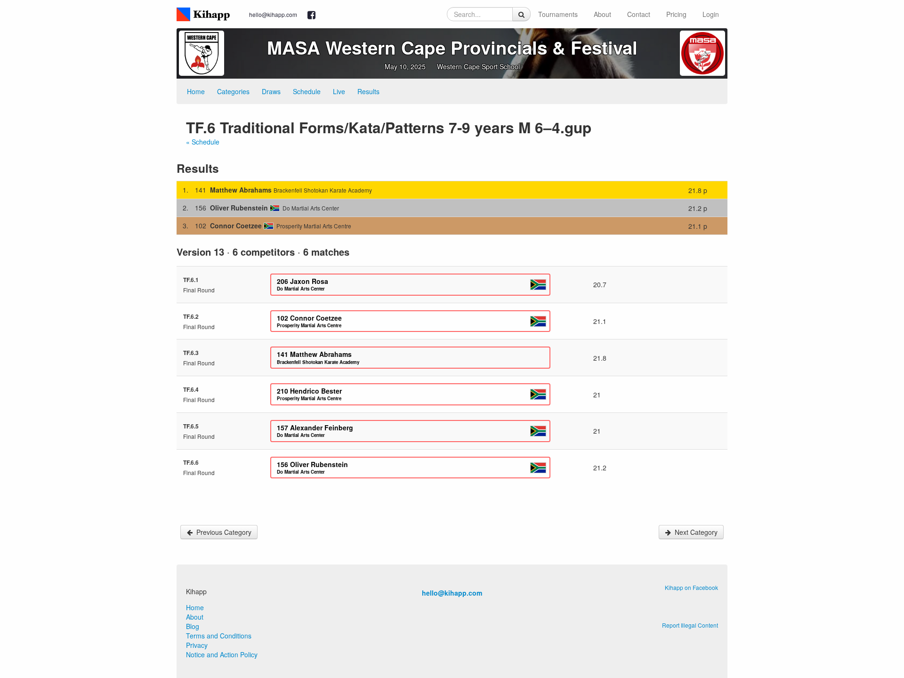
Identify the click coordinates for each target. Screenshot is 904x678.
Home (196, 91)
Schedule (307, 91)
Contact (638, 14)
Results (368, 91)
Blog (192, 626)
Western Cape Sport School (478, 66)
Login (710, 14)
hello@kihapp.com (273, 14)
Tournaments (558, 14)
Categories (233, 91)
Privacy (197, 645)
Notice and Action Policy (222, 654)
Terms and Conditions (218, 635)
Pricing (676, 14)
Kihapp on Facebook (691, 587)
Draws (271, 91)
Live (339, 91)
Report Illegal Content (690, 625)
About (602, 14)
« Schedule (202, 141)
